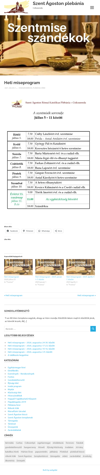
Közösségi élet (14, 392)
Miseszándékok (25, 88)
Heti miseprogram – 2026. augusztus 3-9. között (30, 351)
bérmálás (9, 442)
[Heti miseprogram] (18, 267)
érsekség (87, 456)
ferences (70, 442)
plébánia (54, 451)
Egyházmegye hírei (17, 367)
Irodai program (14, 386)
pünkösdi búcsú (77, 451)
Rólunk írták (13, 408)
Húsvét (41, 447)
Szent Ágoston (25, 456)
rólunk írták (10, 456)
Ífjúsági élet (13, 383)
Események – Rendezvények (21, 373)
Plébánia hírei (39, 88)
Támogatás (13, 420)
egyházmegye (44, 442)
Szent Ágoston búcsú (17, 414)
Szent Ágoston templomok (20, 417)
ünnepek (21, 460)
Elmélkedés (13, 370)
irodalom (69, 447)
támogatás (55, 456)
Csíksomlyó (30, 442)
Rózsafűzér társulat (17, 411)
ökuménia (9, 460)
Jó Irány (79, 447)
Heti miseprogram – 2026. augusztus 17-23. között (31, 345)
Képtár (11, 389)
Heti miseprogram (11, 277)
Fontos (11, 376)
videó (64, 456)
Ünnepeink (13, 426)
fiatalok (79, 442)
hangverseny (30, 447)
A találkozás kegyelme (18, 355)
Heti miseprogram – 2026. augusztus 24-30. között (31, 342)
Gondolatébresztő (16, 380)
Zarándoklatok (14, 430)
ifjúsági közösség (55, 447)
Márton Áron (27, 451)
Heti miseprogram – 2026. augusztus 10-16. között (31, 348)
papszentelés (41, 451)
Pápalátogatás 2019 (17, 401)
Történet (12, 423)
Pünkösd (64, 451)
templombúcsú (41, 456)
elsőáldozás (58, 442)
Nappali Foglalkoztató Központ (22, 398)
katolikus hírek (12, 451)
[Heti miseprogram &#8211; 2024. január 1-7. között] (49, 267)
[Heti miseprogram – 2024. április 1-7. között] (80, 267)
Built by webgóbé (50, 470)
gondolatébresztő (13, 447)
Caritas (19, 442)
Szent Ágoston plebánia (58, 3)
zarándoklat (75, 456)
